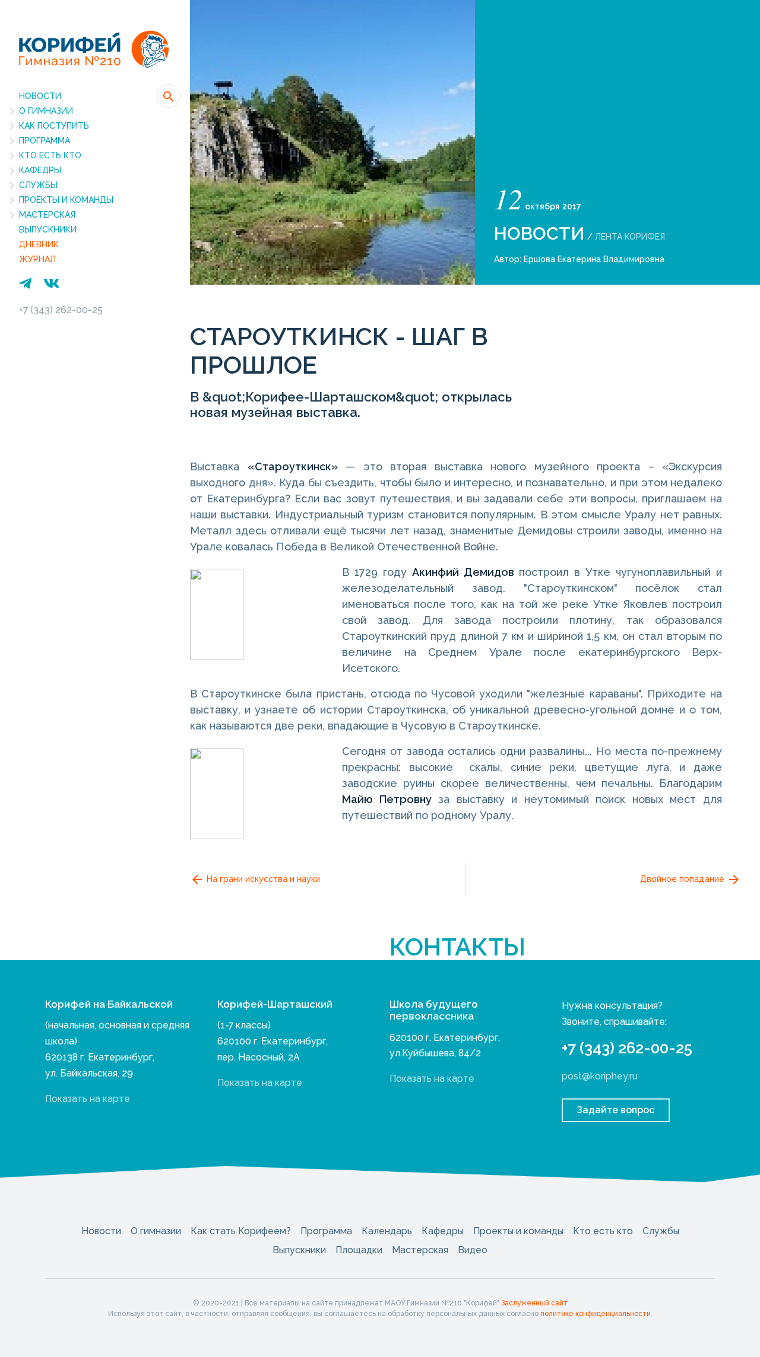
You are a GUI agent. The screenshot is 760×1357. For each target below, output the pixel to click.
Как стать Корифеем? (241, 1231)
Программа (44, 140)
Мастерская (47, 214)
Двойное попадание (683, 879)
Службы (38, 185)
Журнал (37, 259)
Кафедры (40, 170)
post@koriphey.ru (600, 1076)
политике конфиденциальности (595, 1314)
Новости (40, 96)
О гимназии (46, 111)
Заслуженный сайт (534, 1303)
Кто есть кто (50, 155)
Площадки (358, 1250)
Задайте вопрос (615, 1110)
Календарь (387, 1231)
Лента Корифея (630, 236)
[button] (168, 96)
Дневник (39, 244)
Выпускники (48, 229)
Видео (472, 1250)
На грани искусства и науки (262, 879)
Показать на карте (87, 1098)
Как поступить (54, 125)
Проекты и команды (66, 200)
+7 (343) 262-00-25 (61, 310)
